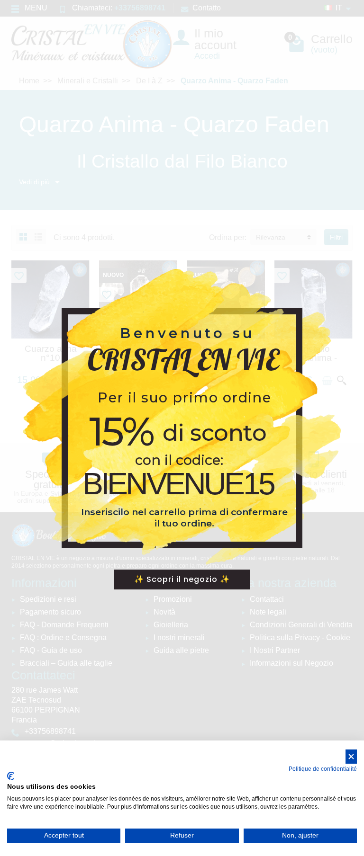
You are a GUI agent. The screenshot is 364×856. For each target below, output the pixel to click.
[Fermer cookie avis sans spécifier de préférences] (351, 756)
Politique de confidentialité (323, 769)
